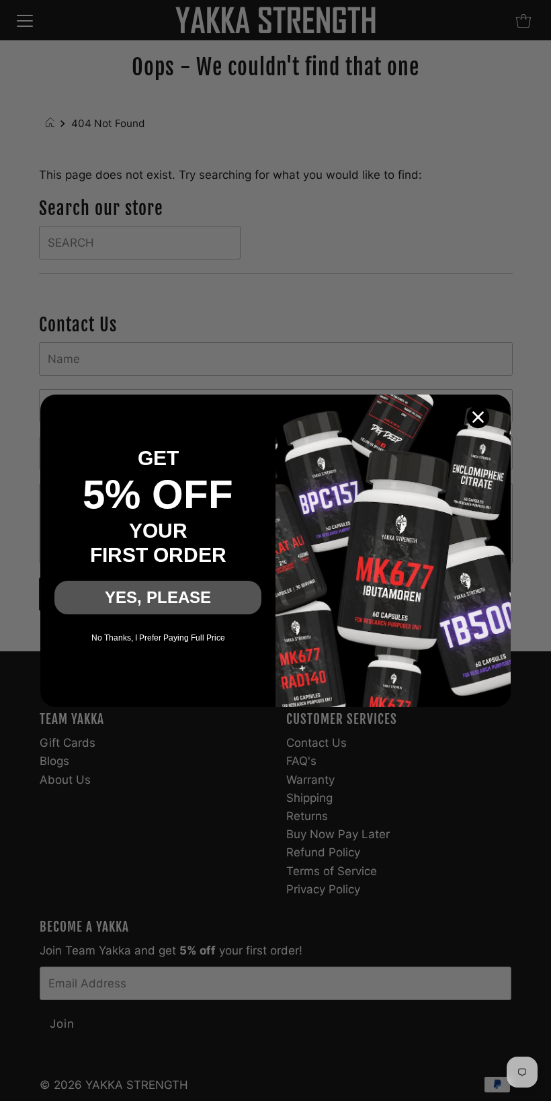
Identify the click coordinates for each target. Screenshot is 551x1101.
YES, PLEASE (158, 597)
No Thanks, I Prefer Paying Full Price (158, 638)
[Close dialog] (478, 417)
